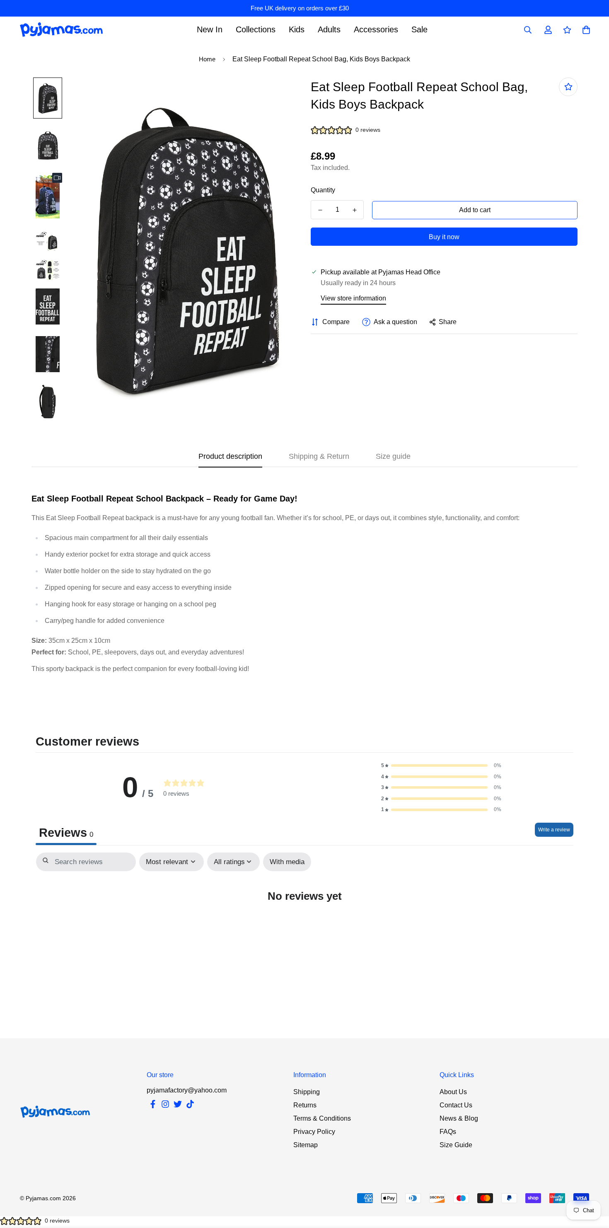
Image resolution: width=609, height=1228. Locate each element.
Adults (329, 29)
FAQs (448, 1131)
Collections (256, 29)
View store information (353, 298)
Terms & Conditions (322, 1118)
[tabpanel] (304, 920)
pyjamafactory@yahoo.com (187, 1090)
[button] (441, 766)
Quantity (323, 190)
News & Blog (459, 1118)
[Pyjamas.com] (61, 29)
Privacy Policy (314, 1131)
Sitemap (305, 1144)
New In (209, 29)
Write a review (554, 830)
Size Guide (456, 1144)
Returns (305, 1105)
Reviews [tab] (66, 832)
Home (207, 59)
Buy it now (444, 236)
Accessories (376, 29)
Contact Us (456, 1105)
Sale (419, 29)
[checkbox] (287, 862)
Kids (296, 29)
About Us (453, 1091)
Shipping (306, 1091)
